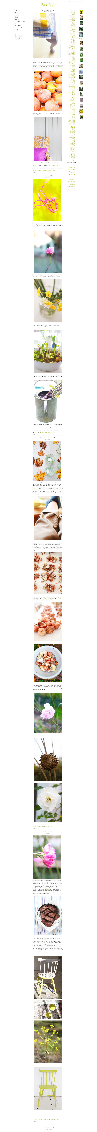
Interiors (17, 19)
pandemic (72, 100)
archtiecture (72, 24)
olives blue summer (72, 95)
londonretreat (72, 86)
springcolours (72, 130)
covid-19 (73, 52)
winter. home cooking (72, 157)
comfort (73, 46)
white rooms (72, 148)
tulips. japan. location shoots (71, 144)
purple (73, 108)
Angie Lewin (55, 162)
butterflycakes (71, 39)
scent (74, 17)
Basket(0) (76, 1)
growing (73, 71)
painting (73, 99)
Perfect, (34, 893)
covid (73, 51)
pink (43, 432)
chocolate (73, 41)
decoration (72, 55)
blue (74, 35)
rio (74, 110)
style (74, 134)
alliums (73, 22)
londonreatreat (71, 85)
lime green (72, 82)
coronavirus (72, 48)
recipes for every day (72, 16)
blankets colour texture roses (71, 33)
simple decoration (72, 118)
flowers (73, 63)
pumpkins (41, 170)
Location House (19, 21)
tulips (73, 142)
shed (74, 115)
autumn (37, 170)
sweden (73, 136)
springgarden (72, 131)
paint (43, 1119)
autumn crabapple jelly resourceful (71, 28)
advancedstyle (71, 189)
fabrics (73, 60)
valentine (73, 21)
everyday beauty (72, 58)
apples (73, 23)
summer (73, 135)
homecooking (72, 15)
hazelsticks (72, 72)
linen (74, 83)
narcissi (34, 326)
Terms (81, 1)
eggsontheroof (71, 171)
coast (74, 43)
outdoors (73, 97)
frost (74, 13)
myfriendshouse (71, 181)
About (16, 13)
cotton (73, 49)
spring (46, 1119)
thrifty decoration (72, 139)
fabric (73, 59)
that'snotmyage (71, 172)
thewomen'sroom (71, 186)
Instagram (18, 25)
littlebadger (72, 179)
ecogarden (72, 56)
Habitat (45, 938)
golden (47, 826)
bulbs (40, 826)
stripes (73, 133)
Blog (15, 23)
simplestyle (72, 126)
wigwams (73, 149)
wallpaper (72, 146)
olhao (73, 93)
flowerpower (72, 62)
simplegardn (72, 125)
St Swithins (39, 426)
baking (73, 29)
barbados (72, 30)
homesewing (72, 77)
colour (40, 432)
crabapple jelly (71, 53)
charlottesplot (72, 176)
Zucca (47, 889)
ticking (73, 140)
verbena (73, 145)
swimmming (72, 137)
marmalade (72, 89)
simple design (72, 120)
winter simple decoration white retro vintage (72, 154)
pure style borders (72, 106)
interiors (73, 78)
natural (73, 91)
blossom (73, 34)
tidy (74, 141)
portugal (73, 102)
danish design (71, 54)
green (73, 70)
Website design (46, 1127)
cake (74, 40)
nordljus (73, 188)
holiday (73, 73)
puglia (73, 103)
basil (74, 31)
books (73, 37)
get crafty (72, 68)
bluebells (73, 36)
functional (72, 65)
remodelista (72, 167)
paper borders (71, 101)
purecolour (72, 107)
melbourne (72, 90)
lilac (74, 81)
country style (72, 50)
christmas (73, 42)
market (73, 87)
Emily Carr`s (36, 488)
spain (73, 128)
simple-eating (72, 122)
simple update (71, 121)
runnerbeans (72, 112)
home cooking (55, 1119)
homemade (72, 76)
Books (16, 15)
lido (74, 80)
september (72, 113)
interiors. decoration (72, 79)
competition (72, 47)
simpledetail (72, 124)
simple (73, 18)
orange (46, 170)
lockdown (73, 84)
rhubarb (73, 109)
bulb (74, 38)
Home (16, 10)
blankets (60, 66)
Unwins (43, 598)
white (73, 147)
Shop (16, 17)
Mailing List (18, 27)
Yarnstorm (72, 184)
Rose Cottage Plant (49, 598)
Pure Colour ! (56, 165)
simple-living (72, 123)
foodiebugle (72, 174)
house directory (71, 169)
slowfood (73, 177)
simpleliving (72, 19)
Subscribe (70, 1)
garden (50, 432)
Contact (17, 30)
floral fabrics (72, 61)
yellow (49, 170)
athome (73, 25)
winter (36, 432)
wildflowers (72, 150)
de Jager (59, 598)
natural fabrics (71, 92)
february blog (80, 39)
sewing (73, 114)
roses (53, 432)
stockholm (72, 132)
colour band (72, 45)
